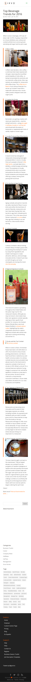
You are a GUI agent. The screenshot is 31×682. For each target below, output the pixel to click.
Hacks (13, 588)
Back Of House (16, 572)
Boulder (24, 574)
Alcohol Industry (7, 572)
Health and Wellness (21, 588)
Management (7, 562)
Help (5, 643)
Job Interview (17, 593)
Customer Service (17, 580)
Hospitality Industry (12, 591)
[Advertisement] (15, 526)
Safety (10, 601)
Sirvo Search (6, 604)
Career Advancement (13, 577)
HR (23, 591)
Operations (6, 599)
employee (12, 582)
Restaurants (23, 599)
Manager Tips (14, 596)
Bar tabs (23, 572)
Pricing (6, 629)
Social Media (13, 604)
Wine (19, 607)
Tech (23, 604)
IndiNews (6, 556)
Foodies (18, 585)
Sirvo (19, 601)
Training (5, 607)
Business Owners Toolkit (11, 654)
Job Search (24, 593)
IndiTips (5, 559)
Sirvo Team (7, 16)
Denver (24, 580)
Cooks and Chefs (7, 580)
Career (5, 551)
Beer (11, 574)
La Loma (19, 217)
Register (6, 651)
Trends (15, 607)
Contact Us (7, 649)
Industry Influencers (8, 593)
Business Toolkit (8, 548)
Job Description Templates (12, 657)
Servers (15, 601)
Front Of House (7, 588)
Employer (7, 623)
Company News (7, 554)
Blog (5, 631)
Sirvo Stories (7, 564)
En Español (7, 634)
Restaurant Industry (14, 599)
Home (6, 620)
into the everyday (10, 264)
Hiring (5, 591)
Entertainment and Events (9, 585)
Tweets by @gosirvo (9, 666)
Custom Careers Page (10, 626)
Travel (10, 607)
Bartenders (6, 574)
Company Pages (23, 577)
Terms (16, 680)
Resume (5, 601)
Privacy (21, 680)
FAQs (5, 646)
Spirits (19, 604)
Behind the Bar (17, 574)
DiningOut (6, 582)
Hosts (19, 591)
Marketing (21, 596)
